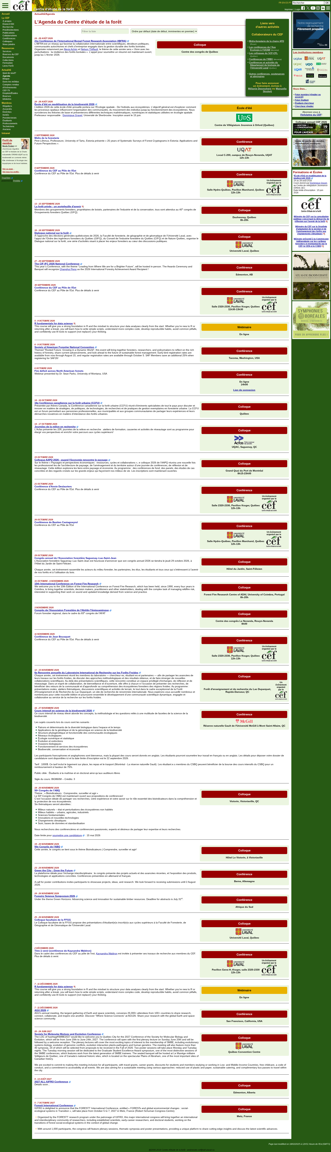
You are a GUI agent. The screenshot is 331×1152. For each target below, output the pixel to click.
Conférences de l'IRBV (261, 59)
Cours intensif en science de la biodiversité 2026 (63, 710)
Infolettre (7, 99)
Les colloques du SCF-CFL (263, 53)
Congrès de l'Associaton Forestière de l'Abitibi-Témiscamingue (71, 610)
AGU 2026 (40, 1010)
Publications (9, 33)
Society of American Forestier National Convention (64, 347)
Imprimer (289, 9)
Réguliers (7, 106)
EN (283, 3)
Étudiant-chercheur (304, 103)
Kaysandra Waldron (106, 953)
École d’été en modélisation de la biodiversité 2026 (64, 104)
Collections (8, 60)
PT (290, 3)
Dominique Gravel (72, 115)
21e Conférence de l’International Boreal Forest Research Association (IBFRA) (80, 41)
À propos (7, 21)
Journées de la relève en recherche (55, 426)
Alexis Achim (70, 49)
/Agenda (50, 14)
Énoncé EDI (8, 24)
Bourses (7, 96)
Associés (7, 109)
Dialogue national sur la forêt (51, 233)
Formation (8, 63)
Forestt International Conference (53, 1105)
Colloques (7, 41)
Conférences (9, 38)
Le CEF (5, 18)
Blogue (6, 79)
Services (7, 51)
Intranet (6, 133)
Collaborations (10, 35)
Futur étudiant (302, 100)
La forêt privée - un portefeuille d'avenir (57, 206)
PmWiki (16, 181)
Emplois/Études (10, 93)
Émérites (7, 112)
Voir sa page (7, 169)
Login (297, 9)
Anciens (7, 129)
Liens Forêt (8, 66)
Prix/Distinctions (11, 30)
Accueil (6, 14)
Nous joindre (9, 44)
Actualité (39, 14)
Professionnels (10, 123)
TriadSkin (6, 178)
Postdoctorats (10, 118)
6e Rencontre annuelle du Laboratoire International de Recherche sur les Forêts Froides (86, 672)
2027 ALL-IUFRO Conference (51, 1081)
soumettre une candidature (67, 835)
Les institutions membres (308, 52)
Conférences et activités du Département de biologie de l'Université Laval (264, 65)
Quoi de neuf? (9, 73)
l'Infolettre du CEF (311, 114)
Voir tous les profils (10, 172)
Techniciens (8, 126)
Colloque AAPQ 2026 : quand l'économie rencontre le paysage (71, 459)
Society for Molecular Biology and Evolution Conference (67, 1034)
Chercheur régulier (304, 106)
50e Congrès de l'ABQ (47, 846)
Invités (6, 115)
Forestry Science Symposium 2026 (54, 896)
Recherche (8, 27)
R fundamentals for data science (53, 323)
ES (286, 3)
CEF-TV (6, 90)
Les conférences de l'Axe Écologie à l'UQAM (262, 48)
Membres (7, 103)
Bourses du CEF (11, 54)
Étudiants (7, 120)
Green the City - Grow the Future (53, 870)
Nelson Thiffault (89, 49)
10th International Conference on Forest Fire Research (66, 583)
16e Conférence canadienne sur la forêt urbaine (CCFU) (67, 402)
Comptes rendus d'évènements (11, 86)
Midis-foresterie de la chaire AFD (266, 41)
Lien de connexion (244, 390)
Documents (8, 57)
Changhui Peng (68, 269)
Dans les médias (11, 82)
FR (280, 3)
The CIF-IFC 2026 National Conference (56, 263)
